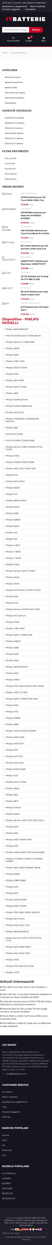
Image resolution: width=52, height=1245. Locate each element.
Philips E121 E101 (14, 756)
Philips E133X (12, 622)
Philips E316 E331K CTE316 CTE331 (23, 590)
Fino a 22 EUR (10, 158)
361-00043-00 (8, 1198)
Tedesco (23, 1233)
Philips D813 (12, 801)
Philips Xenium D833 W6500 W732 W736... (24, 448)
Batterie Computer (13, 77)
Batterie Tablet (11, 87)
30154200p (7, 1188)
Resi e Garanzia (37, 6)
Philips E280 (12, 513)
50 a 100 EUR (10, 169)
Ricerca (36, 30)
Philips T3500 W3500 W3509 (21, 730)
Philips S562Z (13, 814)
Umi (4, 1155)
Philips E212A (13, 577)
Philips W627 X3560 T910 (19, 839)
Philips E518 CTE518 (16, 906)
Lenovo (5, 1135)
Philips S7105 (12, 455)
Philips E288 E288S (16, 880)
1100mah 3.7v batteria (14, 128)
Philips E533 (12, 826)
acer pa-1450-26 (24, 1218)
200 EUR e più (11, 179)
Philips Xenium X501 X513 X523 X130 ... (25, 820)
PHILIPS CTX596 (14, 434)
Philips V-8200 (13, 558)
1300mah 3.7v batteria (14, 138)
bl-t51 (12, 1223)
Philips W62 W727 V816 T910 (21, 468)
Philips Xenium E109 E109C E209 (23, 609)
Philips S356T (13, 348)
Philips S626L (13, 788)
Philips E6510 (12, 526)
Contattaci (30, 9)
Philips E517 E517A (15, 918)
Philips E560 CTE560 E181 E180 (22, 698)
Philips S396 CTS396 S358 (19, 634)
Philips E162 (12, 833)
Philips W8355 (13, 641)
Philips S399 (12, 354)
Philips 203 (11, 539)
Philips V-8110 (13, 545)
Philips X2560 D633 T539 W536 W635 (25, 852)
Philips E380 (12, 647)
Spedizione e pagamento (14, 6)
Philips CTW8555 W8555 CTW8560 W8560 (24, 859)
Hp (3, 1145)
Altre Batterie (10, 103)
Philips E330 (12, 673)
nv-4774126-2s (9, 1173)
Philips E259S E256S (16, 899)
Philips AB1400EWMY (17, 666)
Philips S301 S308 (15, 380)
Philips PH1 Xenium (16, 615)
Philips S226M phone (17, 399)
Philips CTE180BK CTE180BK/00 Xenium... (22, 420)
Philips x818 (12, 393)
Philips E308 (12, 959)
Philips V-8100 (13, 551)
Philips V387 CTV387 (16, 692)
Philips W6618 (13, 718)
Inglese (30, 1233)
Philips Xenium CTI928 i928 (20, 342)
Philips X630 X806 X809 (18, 946)
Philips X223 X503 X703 (18, 953)
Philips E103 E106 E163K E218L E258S (25, 686)
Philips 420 (11, 532)
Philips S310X (12, 583)
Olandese (37, 1233)
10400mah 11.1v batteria (14, 118)
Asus (4, 1140)
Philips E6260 (13, 487)
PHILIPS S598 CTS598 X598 (20, 440)
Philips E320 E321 (15, 412)
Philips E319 (12, 893)
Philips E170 (12, 711)
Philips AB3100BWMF (17, 329)
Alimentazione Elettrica (14, 98)
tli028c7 (19, 1220)
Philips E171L (12, 603)
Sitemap (6, 1117)
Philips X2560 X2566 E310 (19, 406)
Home (4, 53)
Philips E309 (12, 660)
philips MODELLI (19, 53)
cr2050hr (6, 1178)
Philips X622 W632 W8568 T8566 (23, 867)
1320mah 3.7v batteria (14, 144)
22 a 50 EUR (10, 164)
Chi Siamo (7, 1092)
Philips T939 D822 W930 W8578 (22, 912)
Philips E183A (13, 679)
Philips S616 (12, 427)
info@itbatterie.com (16, 1074)
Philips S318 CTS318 (16, 782)
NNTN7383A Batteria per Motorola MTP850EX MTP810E (33, 215)
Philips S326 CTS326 (16, 386)
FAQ (4, 1107)
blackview (7, 1150)
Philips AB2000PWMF (17, 931)
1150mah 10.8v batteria (14, 133)
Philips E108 (12, 374)
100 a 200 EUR (11, 174)
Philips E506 (12, 654)
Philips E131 (12, 494)
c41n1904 (31, 1223)
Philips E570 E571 (15, 743)
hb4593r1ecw (9, 1220)
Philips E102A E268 (16, 769)
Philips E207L (13, 507)
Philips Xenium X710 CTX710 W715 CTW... (23, 939)
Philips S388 (12, 724)
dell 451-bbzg (21, 1223)
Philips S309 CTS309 (16, 367)
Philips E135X (12, 564)
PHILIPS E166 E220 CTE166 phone (23, 335)
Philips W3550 (13, 807)
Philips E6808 (13, 519)
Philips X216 (12, 846)
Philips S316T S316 (15, 737)
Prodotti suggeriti (11, 9)
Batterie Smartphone (13, 82)
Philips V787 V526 (15, 361)
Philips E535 (12, 705)
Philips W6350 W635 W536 (20, 462)
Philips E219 (12, 886)
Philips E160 (12, 596)
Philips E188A (13, 874)
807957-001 (7, 1193)
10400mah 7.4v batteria (14, 123)
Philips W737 (12, 972)
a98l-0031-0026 (38, 1218)
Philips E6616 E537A (16, 500)
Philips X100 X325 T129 (17, 925)
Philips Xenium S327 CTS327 (20, 571)
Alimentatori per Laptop (15, 93)
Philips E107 (12, 750)
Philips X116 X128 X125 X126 (20, 966)
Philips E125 (12, 475)
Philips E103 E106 (15, 762)
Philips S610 (12, 794)
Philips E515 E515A (15, 481)
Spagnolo (46, 1233)
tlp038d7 (6, 1183)
